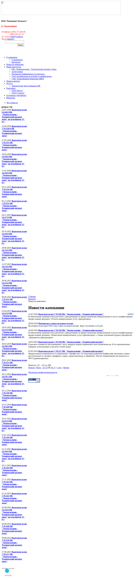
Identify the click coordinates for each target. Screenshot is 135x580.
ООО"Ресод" (17, 91)
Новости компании (15, 64)
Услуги (9, 83)
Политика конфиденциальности (42, 372)
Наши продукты (13, 67)
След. (59, 367)
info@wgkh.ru (17, 36)
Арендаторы (17, 71)
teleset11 (10, 39)
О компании (11, 57)
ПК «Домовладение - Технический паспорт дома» (34, 69)
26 (52, 367)
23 (44, 367)
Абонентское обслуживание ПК (26, 86)
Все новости (12, 103)
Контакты (16, 62)
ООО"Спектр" (18, 93)
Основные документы (16, 95)
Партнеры (10, 88)
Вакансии (10, 98)
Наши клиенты (13, 81)
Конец (66, 367)
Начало (31, 367)
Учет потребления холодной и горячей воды (32, 76)
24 (46, 367)
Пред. (38, 367)
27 (54, 367)
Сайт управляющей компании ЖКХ (28, 79)
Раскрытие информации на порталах (28, 74)
